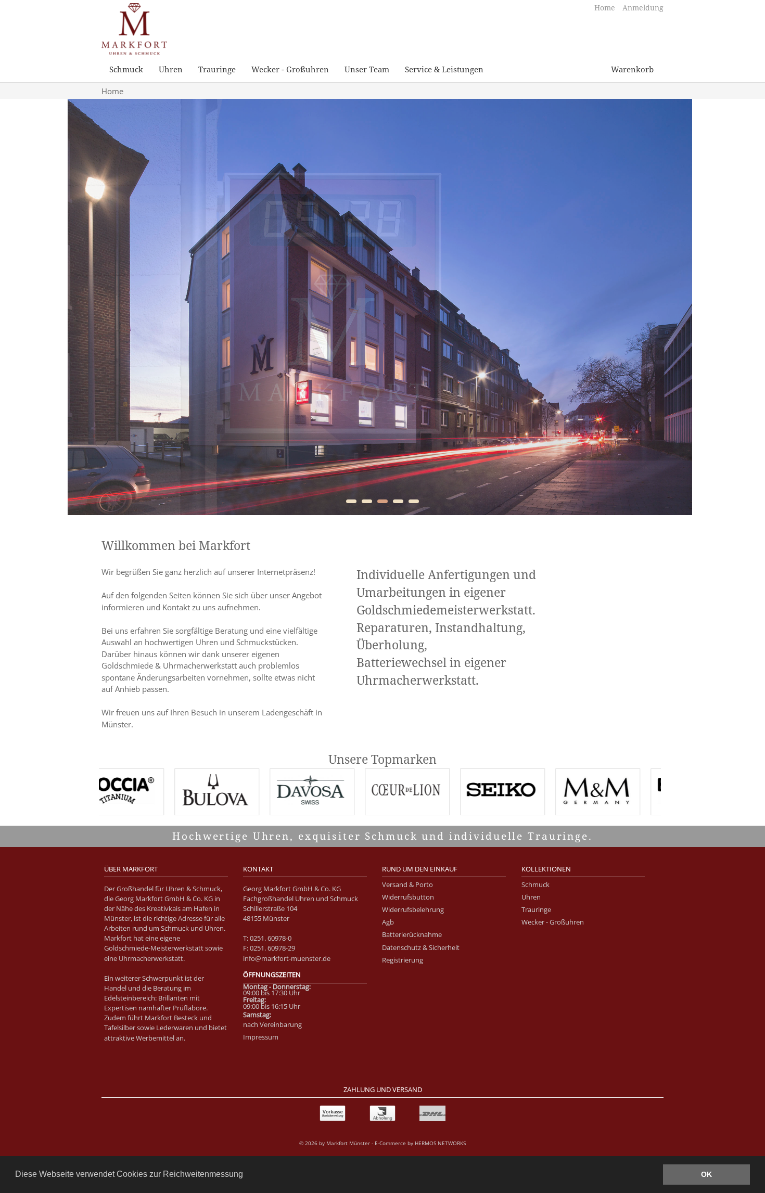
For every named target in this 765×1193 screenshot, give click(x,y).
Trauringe (217, 69)
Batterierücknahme (412, 934)
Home (605, 7)
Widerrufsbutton (408, 897)
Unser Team (367, 69)
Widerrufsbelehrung (413, 909)
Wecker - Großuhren (290, 69)
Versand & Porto (407, 884)
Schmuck (126, 69)
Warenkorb (632, 69)
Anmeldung (643, 7)
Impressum (260, 1037)
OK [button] (706, 1174)
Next (681, 307)
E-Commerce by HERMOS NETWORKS (420, 1143)
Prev (83, 307)
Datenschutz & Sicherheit (421, 947)
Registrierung (402, 960)
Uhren (171, 69)
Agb (388, 922)
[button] (246, 1175)
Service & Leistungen (444, 69)
